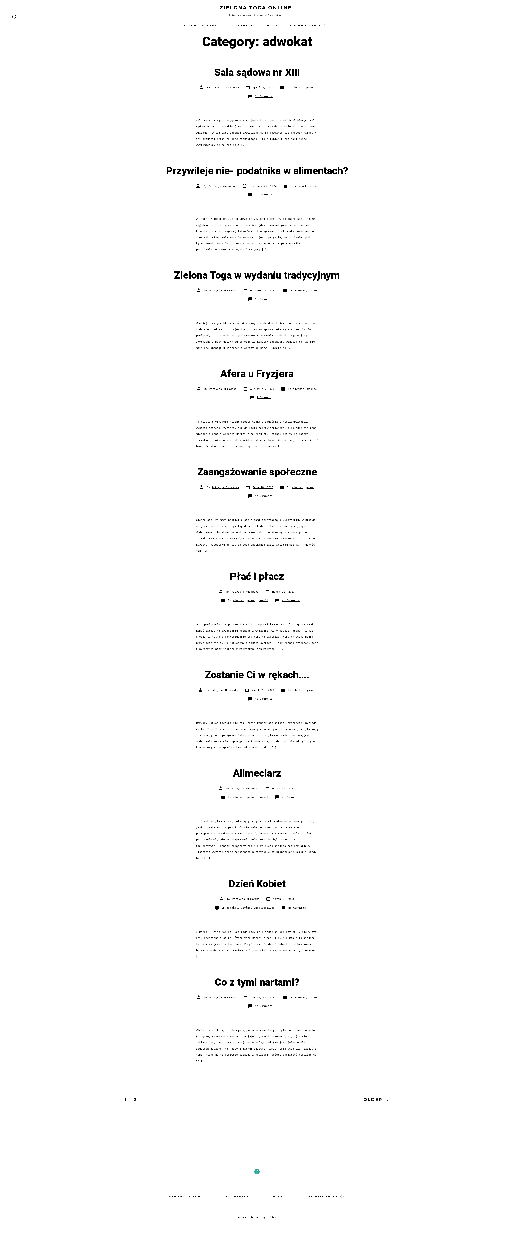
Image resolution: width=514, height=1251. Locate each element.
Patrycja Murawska (225, 87)
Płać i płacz (257, 576)
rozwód (263, 600)
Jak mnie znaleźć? (309, 25)
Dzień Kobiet (256, 884)
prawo (310, 87)
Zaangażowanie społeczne (257, 472)
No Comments (264, 96)
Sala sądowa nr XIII (257, 72)
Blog (272, 25)
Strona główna (200, 25)
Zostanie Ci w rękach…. (257, 675)
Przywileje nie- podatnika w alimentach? (257, 171)
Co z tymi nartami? (257, 982)
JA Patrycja (242, 25)
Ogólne (312, 389)
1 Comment (264, 397)
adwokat (297, 87)
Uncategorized (264, 907)
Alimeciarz (257, 773)
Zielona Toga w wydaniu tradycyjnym (257, 275)
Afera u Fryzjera (257, 373)
